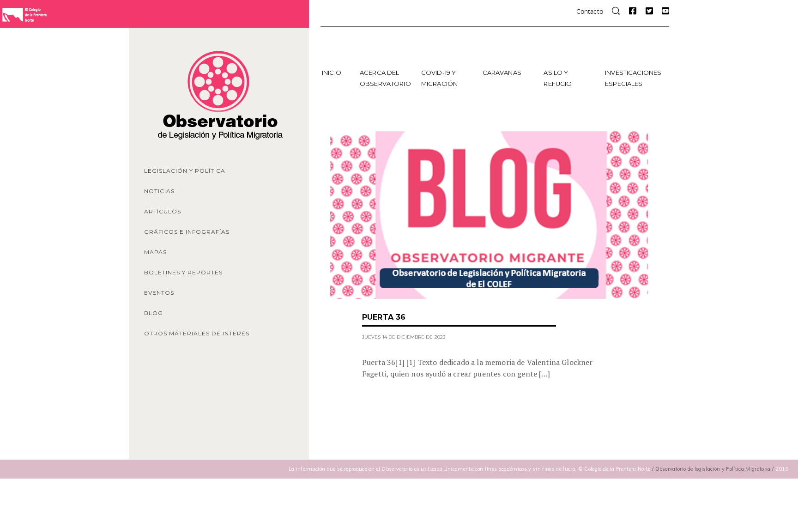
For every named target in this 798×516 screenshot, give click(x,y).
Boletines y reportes (183, 272)
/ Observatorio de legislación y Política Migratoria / (713, 469)
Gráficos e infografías (187, 231)
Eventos (159, 292)
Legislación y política (184, 170)
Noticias (159, 191)
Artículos (162, 211)
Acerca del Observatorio (385, 78)
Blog (153, 313)
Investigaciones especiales (632, 78)
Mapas (155, 252)
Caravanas (502, 72)
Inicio (331, 72)
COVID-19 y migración (439, 78)
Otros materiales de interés (196, 333)
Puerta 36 (383, 317)
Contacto (589, 11)
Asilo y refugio (558, 78)
